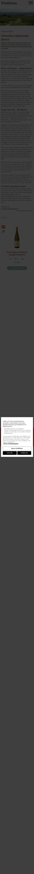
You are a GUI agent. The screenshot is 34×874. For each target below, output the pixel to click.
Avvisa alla (10, 453)
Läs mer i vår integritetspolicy (10, 443)
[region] (17, 437)
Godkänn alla (24, 453)
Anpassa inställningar (17, 448)
